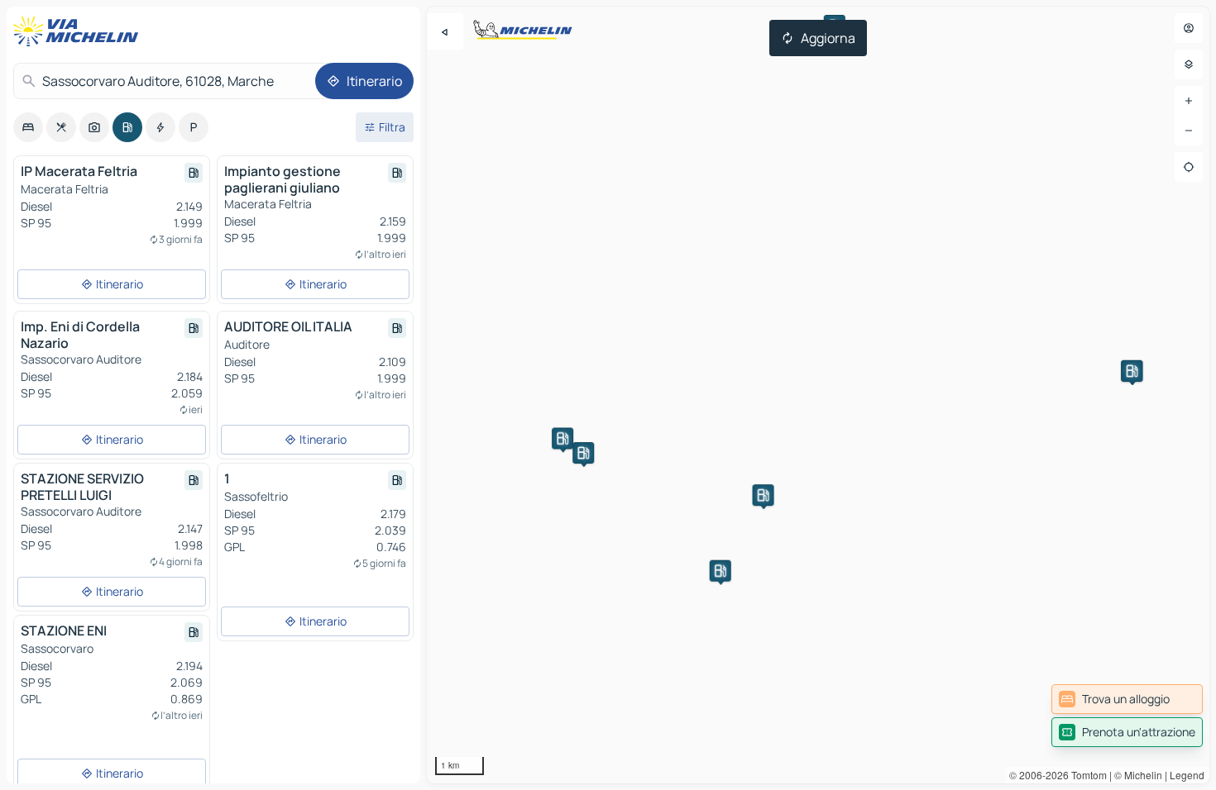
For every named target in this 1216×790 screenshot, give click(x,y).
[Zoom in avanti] (1189, 101)
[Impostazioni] (1189, 64)
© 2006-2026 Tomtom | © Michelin (1085, 775)
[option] (28, 127)
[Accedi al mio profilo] (1189, 28)
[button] (583, 453)
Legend (1187, 775)
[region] (818, 395)
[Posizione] (1189, 167)
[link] (1127, 699)
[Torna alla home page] (79, 31)
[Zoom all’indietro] (1189, 130)
